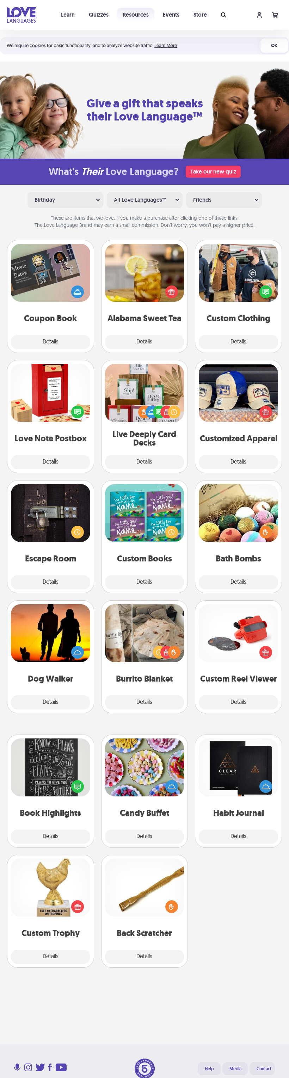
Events (171, 14)
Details (51, 342)
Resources (136, 14)
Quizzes (99, 14)
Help (209, 1069)
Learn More (165, 45)
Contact (264, 1069)
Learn (68, 14)
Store (200, 14)
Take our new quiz (213, 171)
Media (235, 1069)
